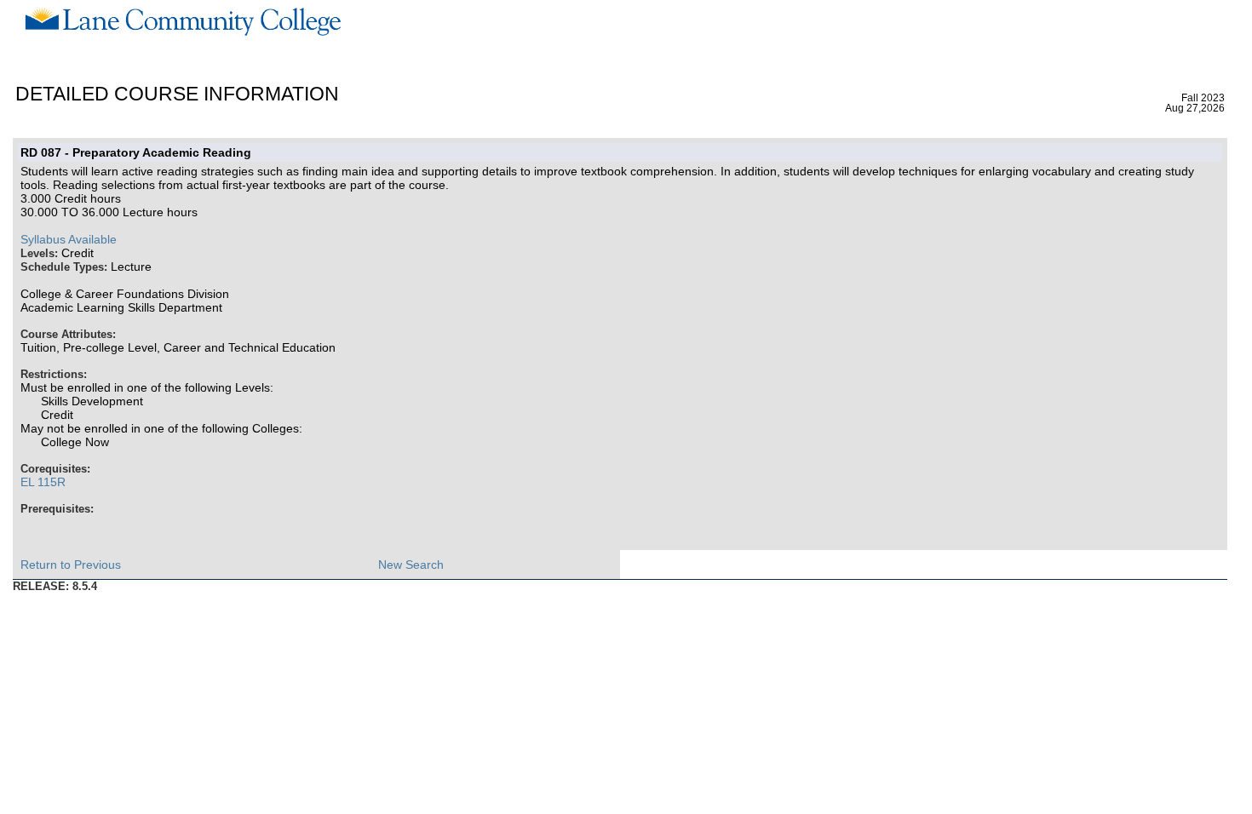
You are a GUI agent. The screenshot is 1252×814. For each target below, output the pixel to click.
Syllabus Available (68, 239)
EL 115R (43, 482)
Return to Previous (70, 564)
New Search (411, 564)
